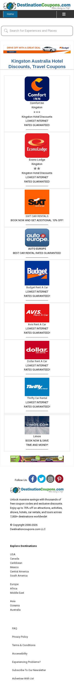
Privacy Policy (20, 636)
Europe (14, 584)
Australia (15, 609)
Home (10, 14)
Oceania (15, 605)
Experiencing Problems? (26, 661)
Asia (12, 601)
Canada (14, 558)
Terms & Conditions (23, 645)
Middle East (17, 592)
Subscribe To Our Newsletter (29, 670)
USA (12, 554)
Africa (13, 588)
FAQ (14, 628)
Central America (19, 571)
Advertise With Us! (23, 678)
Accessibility (19, 653)
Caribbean (16, 562)
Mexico (14, 567)
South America (19, 575)
